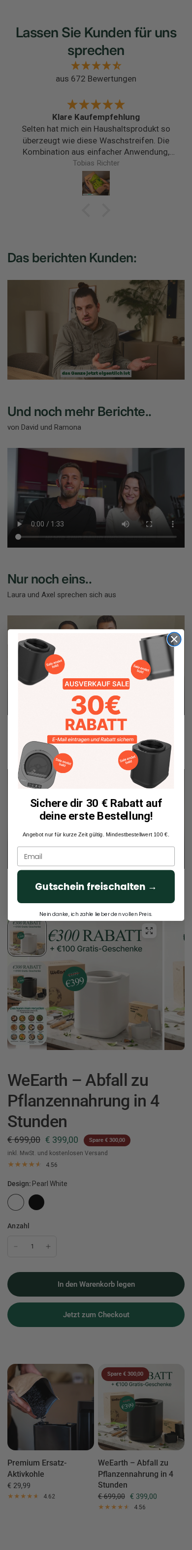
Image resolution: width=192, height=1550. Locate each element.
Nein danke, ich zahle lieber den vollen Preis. (95, 914)
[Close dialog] (174, 639)
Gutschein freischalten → (96, 886)
